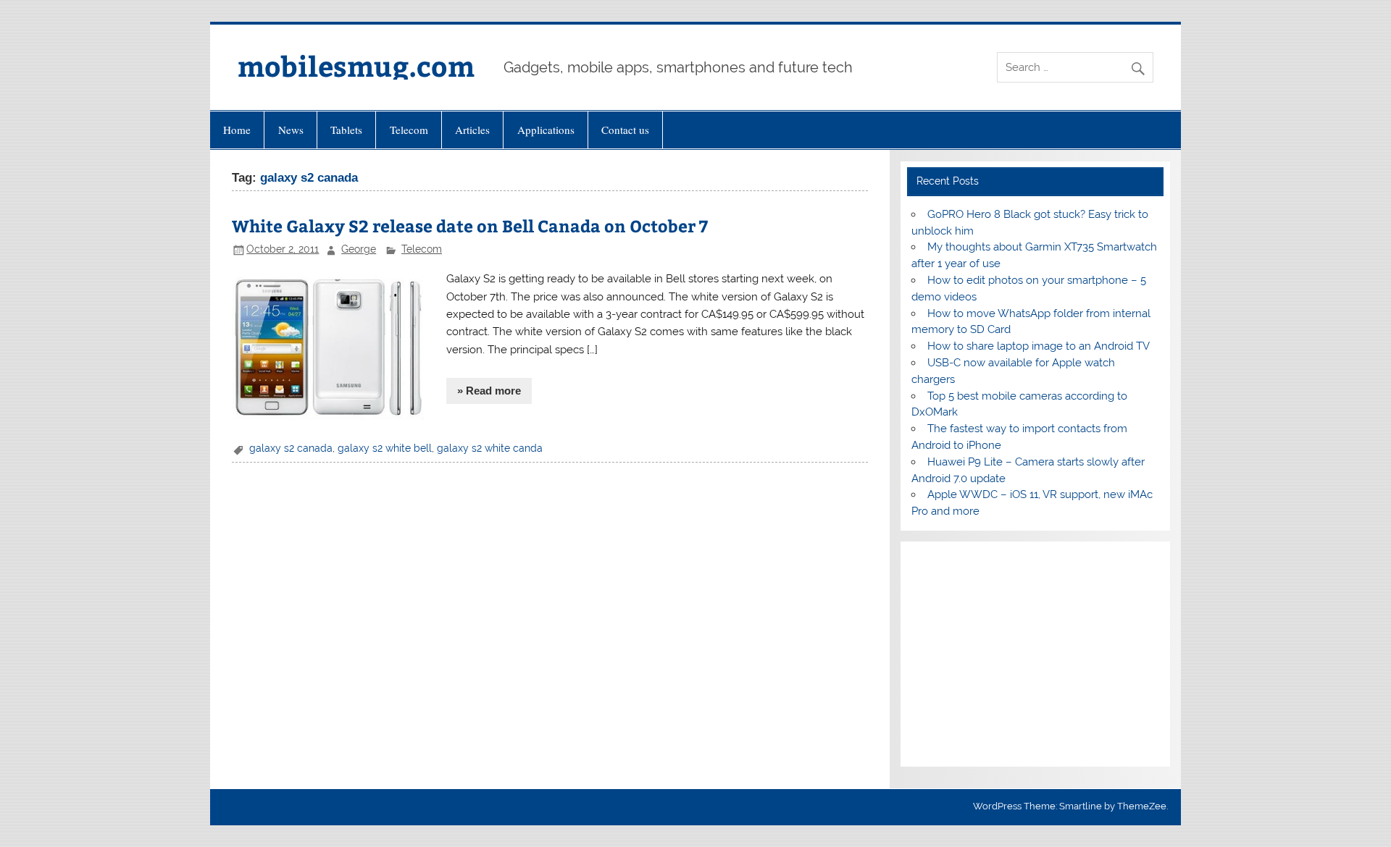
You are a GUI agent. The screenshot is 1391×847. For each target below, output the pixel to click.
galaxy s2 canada (291, 448)
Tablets (346, 129)
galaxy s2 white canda (490, 448)
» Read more (489, 390)
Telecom (409, 129)
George (358, 249)
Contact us (625, 129)
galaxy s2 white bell (385, 448)
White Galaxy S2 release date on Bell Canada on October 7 (470, 225)
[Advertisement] (1034, 654)
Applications (546, 129)
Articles (472, 129)
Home (237, 129)
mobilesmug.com (356, 65)
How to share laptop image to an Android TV (1038, 346)
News (291, 129)
